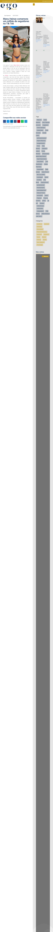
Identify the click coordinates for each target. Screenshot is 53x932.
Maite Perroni (45, 172)
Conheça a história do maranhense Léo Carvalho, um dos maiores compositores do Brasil (46, 39)
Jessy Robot (40, 161)
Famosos (39, 234)
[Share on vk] (15, 121)
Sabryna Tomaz (41, 192)
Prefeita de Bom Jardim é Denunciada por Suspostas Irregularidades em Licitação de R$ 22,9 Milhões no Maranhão (46, 98)
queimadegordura (41, 190)
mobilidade (39, 177)
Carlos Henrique (41, 127)
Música (44, 237)
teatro (46, 195)
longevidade (40, 169)
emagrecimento (41, 143)
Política (39, 239)
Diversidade (40, 229)
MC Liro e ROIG (41, 174)
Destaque (39, 226)
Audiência (39, 224)
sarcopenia (39, 195)
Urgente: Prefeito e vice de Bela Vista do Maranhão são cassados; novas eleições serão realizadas (46, 65)
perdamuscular (40, 185)
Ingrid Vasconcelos (41, 159)
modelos (39, 179)
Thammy (39, 198)
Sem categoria (40, 242)
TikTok (6, 75)
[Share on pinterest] (18, 121)
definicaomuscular (41, 138)
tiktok (44, 200)
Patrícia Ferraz (44, 182)
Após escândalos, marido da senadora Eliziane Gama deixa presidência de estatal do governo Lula (39, 69)
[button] (34, 4)
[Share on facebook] (4, 121)
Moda (46, 177)
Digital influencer (41, 140)
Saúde (44, 239)
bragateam (45, 125)
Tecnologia (39, 245)
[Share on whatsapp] (22, 121)
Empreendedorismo (42, 231)
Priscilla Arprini (40, 187)
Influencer (46, 234)
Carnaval (46, 224)
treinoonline (40, 208)
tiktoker (42, 203)
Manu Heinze (17, 65)
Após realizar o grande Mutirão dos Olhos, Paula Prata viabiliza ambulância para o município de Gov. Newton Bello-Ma (39, 104)
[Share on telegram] (25, 121)
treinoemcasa (40, 206)
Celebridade (40, 130)
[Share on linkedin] (11, 121)
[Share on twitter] (8, 121)
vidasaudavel (40, 211)
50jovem (39, 119)
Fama (38, 146)
